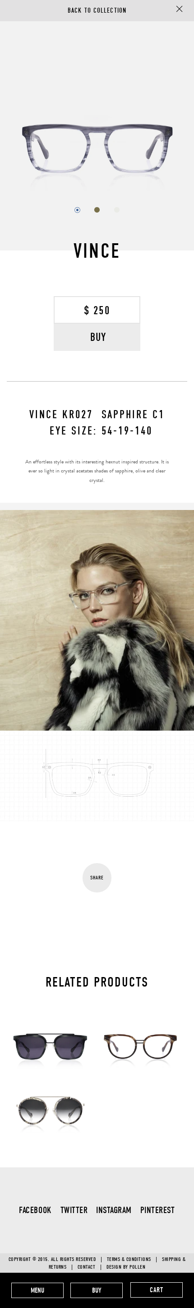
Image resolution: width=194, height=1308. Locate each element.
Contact (87, 1267)
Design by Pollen (125, 1267)
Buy (97, 1290)
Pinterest (157, 1210)
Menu (37, 1290)
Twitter (74, 1210)
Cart (156, 1289)
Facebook (35, 1210)
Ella (140, 1020)
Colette (50, 1084)
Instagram (114, 1210)
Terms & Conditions (129, 1259)
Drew (50, 1020)
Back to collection (97, 10)
